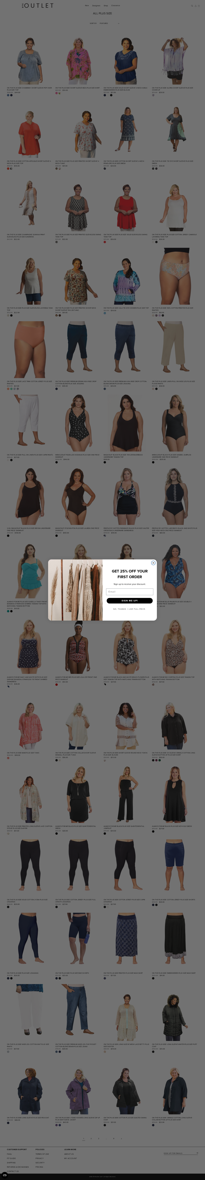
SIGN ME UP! (130, 600)
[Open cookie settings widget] (4, 1175)
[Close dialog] (153, 563)
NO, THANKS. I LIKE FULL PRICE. (129, 609)
